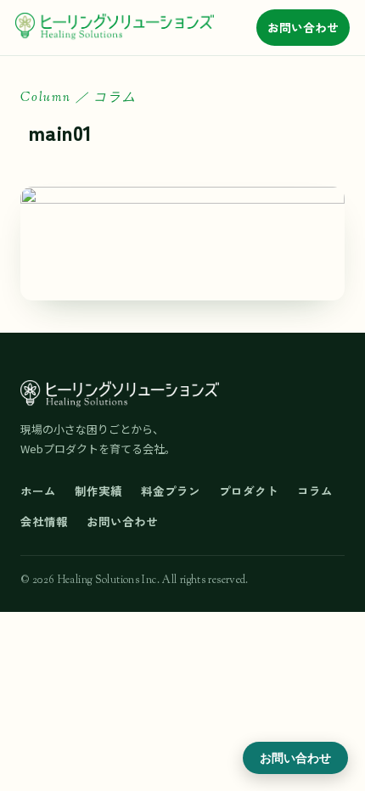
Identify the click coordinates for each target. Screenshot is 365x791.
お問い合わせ (303, 27)
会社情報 (44, 521)
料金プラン (170, 490)
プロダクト (248, 490)
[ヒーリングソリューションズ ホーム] (114, 27)
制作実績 (98, 490)
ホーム (38, 490)
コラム (315, 490)
